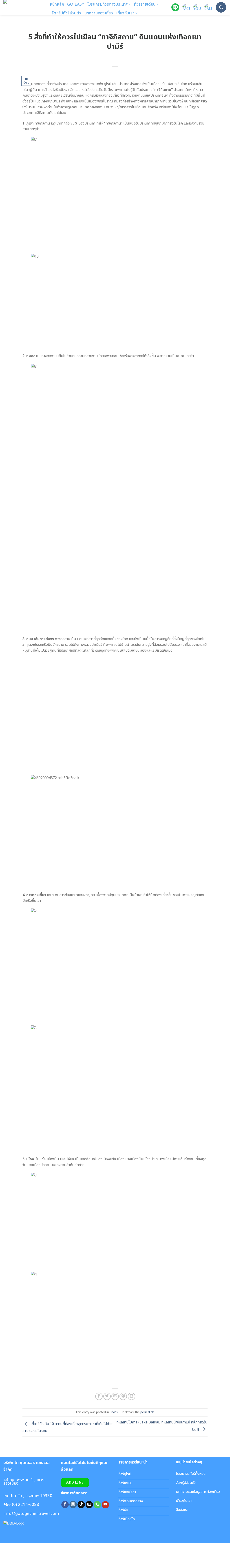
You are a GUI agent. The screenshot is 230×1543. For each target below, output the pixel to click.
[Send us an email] (89, 1505)
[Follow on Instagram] (73, 1505)
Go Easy (75, 4)
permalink (147, 1412)
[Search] (221, 7)
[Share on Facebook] (99, 1396)
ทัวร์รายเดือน (145, 4)
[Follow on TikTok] (81, 1505)
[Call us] (97, 1505)
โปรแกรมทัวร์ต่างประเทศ (107, 4)
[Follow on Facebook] (65, 1505)
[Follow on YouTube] (105, 1505)
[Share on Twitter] (107, 1396)
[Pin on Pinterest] (123, 1396)
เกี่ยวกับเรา (125, 13)
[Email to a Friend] (115, 1396)
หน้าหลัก (57, 4)
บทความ (114, 1412)
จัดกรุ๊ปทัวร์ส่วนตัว (66, 13)
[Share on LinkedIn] (131, 1396)
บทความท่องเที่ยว (98, 13)
